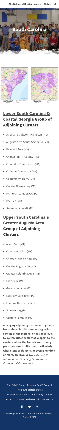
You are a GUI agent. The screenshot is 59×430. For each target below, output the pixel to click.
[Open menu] (4, 4)
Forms (9, 399)
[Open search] (55, 4)
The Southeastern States (30, 389)
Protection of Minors (18, 394)
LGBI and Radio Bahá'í (27, 399)
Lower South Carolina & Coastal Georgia (26, 116)
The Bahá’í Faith (15, 385)
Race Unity (37, 394)
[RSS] (37, 407)
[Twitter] (29, 407)
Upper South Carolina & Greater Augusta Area (26, 220)
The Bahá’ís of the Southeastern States (30, 4)
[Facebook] (22, 407)
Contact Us (47, 399)
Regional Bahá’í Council (39, 385)
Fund (49, 394)
